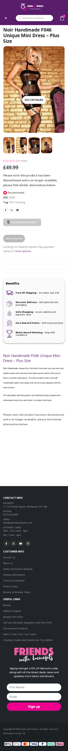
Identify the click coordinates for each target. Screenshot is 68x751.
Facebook (5, 210)
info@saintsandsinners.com (17, 522)
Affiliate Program (12, 611)
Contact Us (9, 557)
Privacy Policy (10, 586)
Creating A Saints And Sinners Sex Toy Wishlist (28, 640)
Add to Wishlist (14, 238)
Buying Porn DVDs (13, 616)
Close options (22, 251)
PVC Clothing (17, 202)
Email (17, 210)
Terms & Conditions (14, 580)
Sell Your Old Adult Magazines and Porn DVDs (28, 622)
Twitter (11, 210)
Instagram (28, 543)
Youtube (21, 543)
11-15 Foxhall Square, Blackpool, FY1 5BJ (25, 506)
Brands (7, 605)
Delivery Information (14, 574)
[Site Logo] (32, 7)
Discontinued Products (15, 628)
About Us (8, 563)
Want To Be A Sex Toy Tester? (20, 634)
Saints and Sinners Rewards (18, 568)
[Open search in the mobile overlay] (34, 18)
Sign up (34, 706)
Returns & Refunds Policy (16, 592)
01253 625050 (10, 514)
